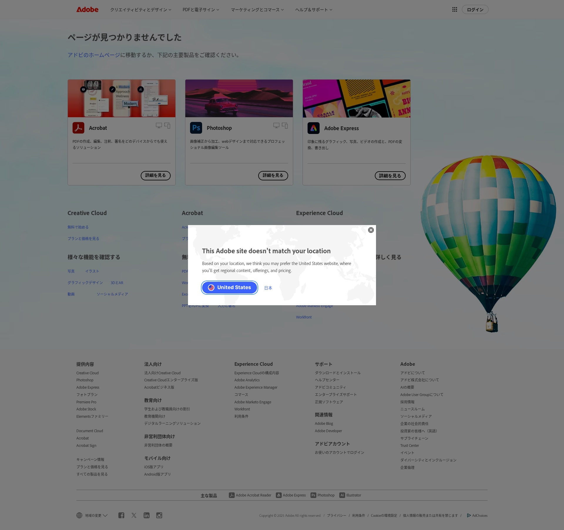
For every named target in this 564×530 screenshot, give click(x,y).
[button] (371, 230)
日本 (268, 287)
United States (234, 287)
